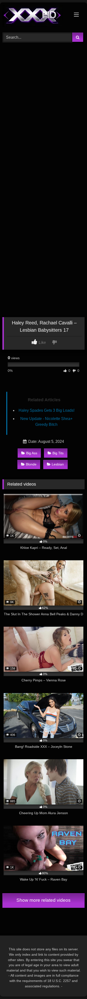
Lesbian (58, 464)
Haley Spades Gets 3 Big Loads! (46, 410)
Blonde (31, 464)
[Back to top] (72, 984)
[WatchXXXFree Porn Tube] (35, 17)
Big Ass (31, 453)
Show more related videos (43, 900)
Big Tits (58, 453)
